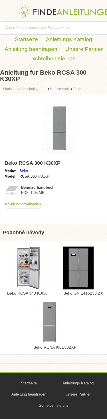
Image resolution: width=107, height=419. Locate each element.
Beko (23, 171)
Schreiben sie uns (53, 58)
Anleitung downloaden (23, 204)
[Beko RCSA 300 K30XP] (59, 155)
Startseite (26, 39)
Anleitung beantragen (31, 49)
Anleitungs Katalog (69, 39)
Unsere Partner (84, 49)
